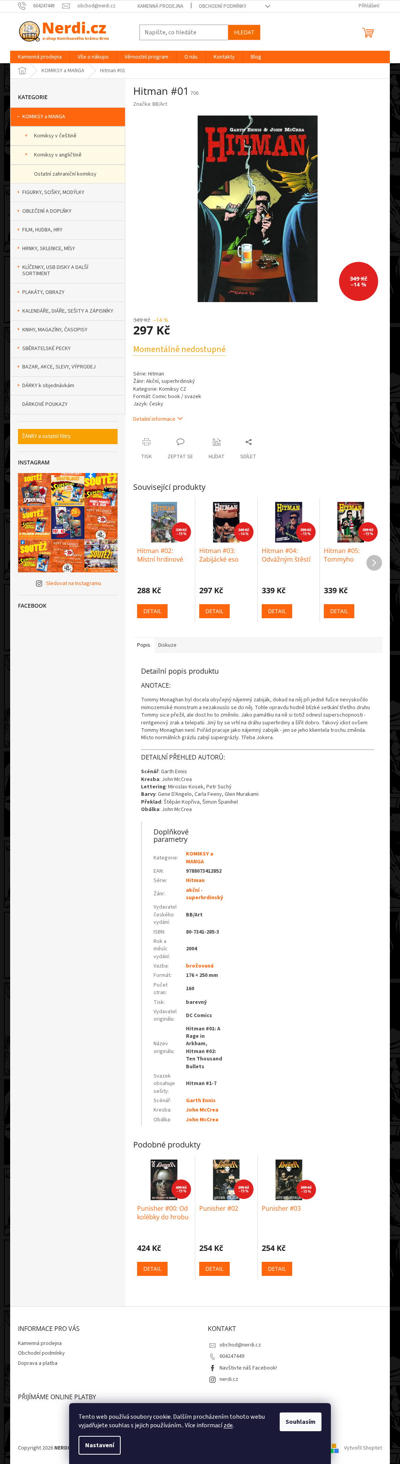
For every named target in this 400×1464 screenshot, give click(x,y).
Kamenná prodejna (160, 6)
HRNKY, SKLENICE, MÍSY (48, 249)
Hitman (195, 880)
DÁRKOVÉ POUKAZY (45, 404)
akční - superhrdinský (204, 894)
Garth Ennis (201, 1101)
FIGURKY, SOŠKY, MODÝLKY (53, 192)
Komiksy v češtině (55, 136)
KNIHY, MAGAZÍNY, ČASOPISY (55, 330)
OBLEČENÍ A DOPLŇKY (46, 211)
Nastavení (99, 1445)
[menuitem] (40, 57)
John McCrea (202, 1110)
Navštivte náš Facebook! (248, 1368)
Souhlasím (301, 1422)
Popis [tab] (143, 645)
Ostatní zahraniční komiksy (65, 174)
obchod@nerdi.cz (240, 1345)
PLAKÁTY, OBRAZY (43, 292)
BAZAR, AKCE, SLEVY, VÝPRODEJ (59, 367)
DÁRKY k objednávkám (48, 386)
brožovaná (200, 966)
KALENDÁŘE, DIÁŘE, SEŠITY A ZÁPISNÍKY (67, 311)
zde (228, 1425)
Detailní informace (154, 419)
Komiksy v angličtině (58, 155)
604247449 (232, 1356)
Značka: (150, 104)
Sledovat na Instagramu (73, 583)
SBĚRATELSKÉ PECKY (46, 348)
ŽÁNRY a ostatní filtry (46, 436)
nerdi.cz (229, 1379)
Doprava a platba (37, 1363)
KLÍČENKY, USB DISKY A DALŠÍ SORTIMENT (55, 270)
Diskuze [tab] (167, 645)
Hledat (244, 32)
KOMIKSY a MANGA (43, 117)
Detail (152, 611)
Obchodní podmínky (222, 6)
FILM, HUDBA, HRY (42, 230)
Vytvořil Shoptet (363, 1448)
